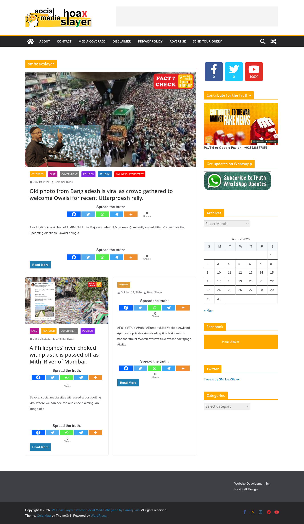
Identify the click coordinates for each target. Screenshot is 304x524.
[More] (131, 214)
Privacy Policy (150, 41)
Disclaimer (122, 41)
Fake (53, 174)
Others (123, 284)
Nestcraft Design (246, 489)
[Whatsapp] (102, 214)
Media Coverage (92, 41)
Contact (64, 41)
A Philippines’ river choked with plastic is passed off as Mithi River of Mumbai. (64, 354)
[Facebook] (74, 214)
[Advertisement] (197, 16)
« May (208, 310)
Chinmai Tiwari (64, 182)
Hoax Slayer (154, 292)
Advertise (178, 41)
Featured (49, 331)
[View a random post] (273, 41)
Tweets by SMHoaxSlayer (222, 379)
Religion (104, 174)
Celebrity (37, 174)
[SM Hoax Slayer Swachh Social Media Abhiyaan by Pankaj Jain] (30, 41)
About (44, 41)
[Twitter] (88, 214)
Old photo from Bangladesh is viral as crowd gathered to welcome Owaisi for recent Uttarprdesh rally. (101, 194)
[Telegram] (116, 214)
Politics (88, 174)
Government (69, 174)
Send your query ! (208, 41)
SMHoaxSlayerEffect (130, 174)
